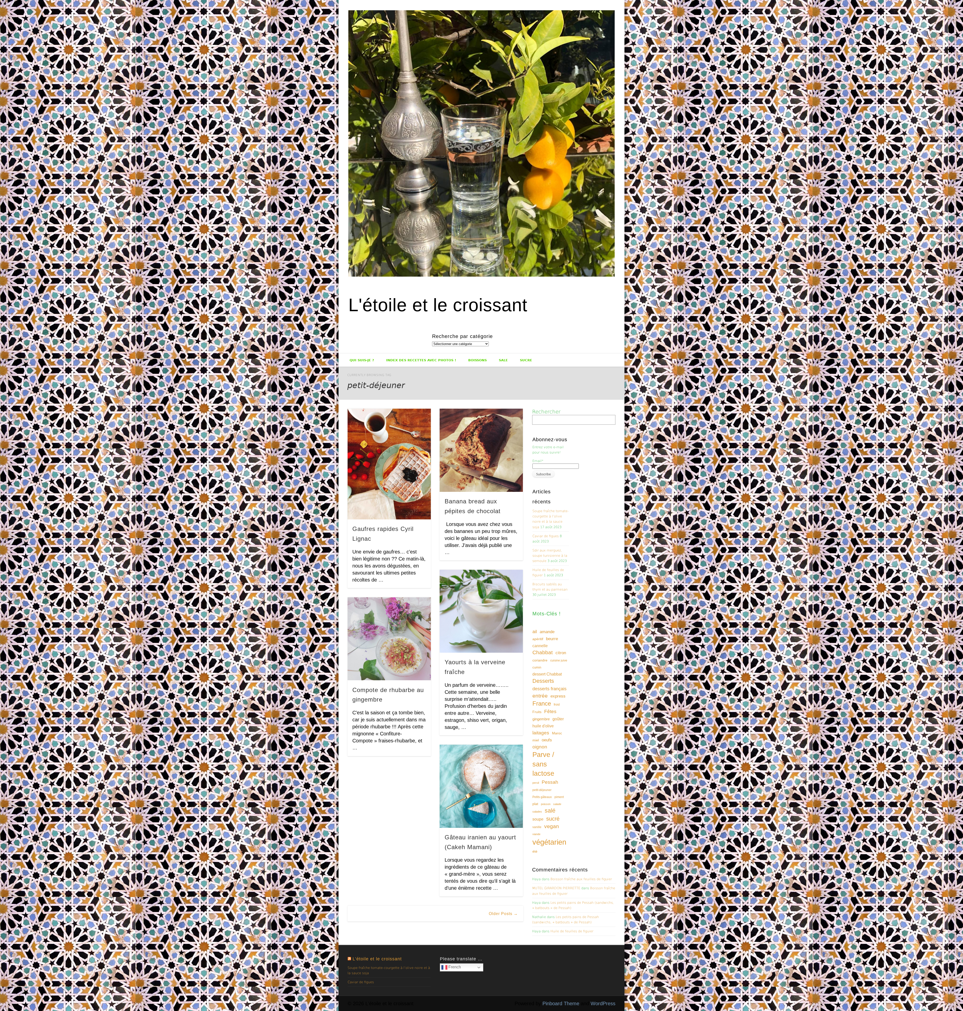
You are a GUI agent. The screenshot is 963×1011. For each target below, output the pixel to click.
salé (550, 810)
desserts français (549, 688)
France (541, 703)
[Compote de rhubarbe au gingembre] (389, 639)
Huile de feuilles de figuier (571, 931)
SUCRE (526, 360)
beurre (552, 638)
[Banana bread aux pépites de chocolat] (481, 450)
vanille (536, 827)
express (558, 696)
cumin (536, 667)
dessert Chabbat (547, 674)
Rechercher (546, 412)
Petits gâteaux (542, 797)
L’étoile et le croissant (377, 958)
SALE (503, 360)
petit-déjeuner (541, 790)
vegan (551, 826)
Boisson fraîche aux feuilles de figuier (581, 879)
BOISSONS (477, 360)
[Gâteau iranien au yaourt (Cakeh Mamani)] (481, 786)
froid (557, 704)
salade (557, 804)
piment (559, 797)
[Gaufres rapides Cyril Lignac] (389, 464)
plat (535, 804)
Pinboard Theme (560, 1003)
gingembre (541, 719)
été (534, 851)
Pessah (550, 782)
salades (537, 811)
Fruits (536, 712)
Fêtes (550, 711)
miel (535, 740)
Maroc (557, 733)
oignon (539, 746)
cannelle (540, 646)
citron (560, 652)
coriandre (539, 660)
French (454, 967)
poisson (545, 804)
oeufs (547, 740)
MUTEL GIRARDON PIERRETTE (556, 888)
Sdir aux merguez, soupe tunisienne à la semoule (549, 555)
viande (536, 834)
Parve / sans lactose (543, 764)
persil (535, 782)
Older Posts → (503, 914)
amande (547, 631)
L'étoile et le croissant (437, 305)
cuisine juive (558, 660)
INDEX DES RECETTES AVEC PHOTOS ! (421, 360)
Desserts (543, 681)
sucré (552, 819)
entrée (540, 696)
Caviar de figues (545, 536)
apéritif (537, 639)
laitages (540, 732)
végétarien (549, 842)
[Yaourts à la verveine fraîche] (481, 611)
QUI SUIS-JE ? (362, 360)
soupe (537, 819)
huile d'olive (543, 726)
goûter (558, 719)
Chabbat (542, 652)
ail (534, 631)
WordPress (603, 1003)
